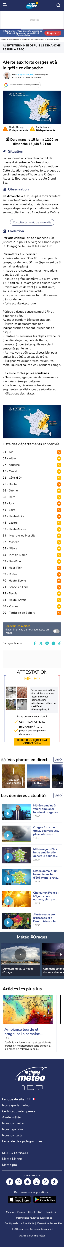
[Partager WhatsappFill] (53, 643)
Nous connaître (13, 1123)
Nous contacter (13, 1135)
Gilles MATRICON (24, 74)
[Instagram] (36, 1181)
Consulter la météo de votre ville (32, 222)
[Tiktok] (54, 1181)
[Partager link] (59, 643)
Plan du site (51, 1212)
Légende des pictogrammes (22, 1141)
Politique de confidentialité (19, 1223)
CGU (30, 1212)
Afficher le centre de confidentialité (33, 1229)
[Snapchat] (27, 1181)
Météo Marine (12, 1159)
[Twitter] (18, 1181)
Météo (3, 39)
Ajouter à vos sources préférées (24, 84)
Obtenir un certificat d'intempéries (32, 741)
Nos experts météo (16, 1105)
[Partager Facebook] (34, 643)
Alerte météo (14, 39)
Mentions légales (15, 1212)
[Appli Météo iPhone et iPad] (19, 1200)
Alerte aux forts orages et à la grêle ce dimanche (41, 39)
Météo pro (9, 1165)
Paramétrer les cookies (49, 1223)
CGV (39, 1212)
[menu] (5, 5)
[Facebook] (9, 1181)
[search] (58, 5)
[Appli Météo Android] (44, 1200)
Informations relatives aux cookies (33, 1217)
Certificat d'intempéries (18, 1111)
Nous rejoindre (12, 1129)
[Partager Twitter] (41, 643)
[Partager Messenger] (47, 643)
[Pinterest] (45, 1181)
